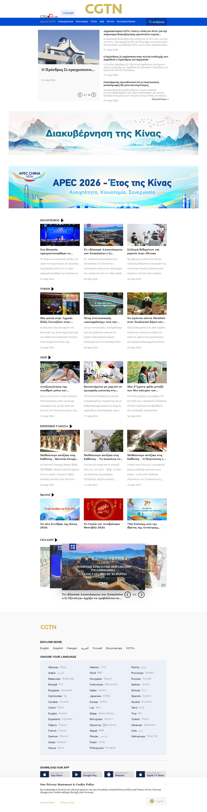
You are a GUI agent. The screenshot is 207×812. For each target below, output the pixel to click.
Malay (102, 713)
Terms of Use (67, 802)
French (57, 730)
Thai (136, 713)
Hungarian (101, 679)
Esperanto (60, 719)
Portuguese (103, 748)
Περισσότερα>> (160, 99)
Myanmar (103, 725)
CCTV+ (130, 648)
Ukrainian (143, 725)
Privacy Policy (47, 802)
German (58, 736)
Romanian (142, 673)
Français (72, 648)
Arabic (56, 673)
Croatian (58, 702)
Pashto (138, 667)
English (44, 648)
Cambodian (57, 696)
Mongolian (101, 719)
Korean (98, 702)
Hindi (96, 673)
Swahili (141, 702)
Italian (98, 690)
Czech (56, 707)
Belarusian (61, 679)
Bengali (55, 684)
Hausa (56, 748)
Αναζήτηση (158, 22)
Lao (95, 707)
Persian (98, 736)
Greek (57, 742)
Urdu (137, 730)
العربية (85, 648)
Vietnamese (144, 736)
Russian (141, 679)
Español (58, 648)
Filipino (57, 725)
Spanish (141, 696)
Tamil (137, 707)
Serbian (140, 684)
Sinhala (139, 690)
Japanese (100, 696)
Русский (97, 648)
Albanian (57, 667)
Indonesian (104, 684)
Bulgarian (60, 690)
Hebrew (98, 667)
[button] (80, 94)
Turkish (140, 719)
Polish (97, 742)
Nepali (97, 730)
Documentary (114, 648)
